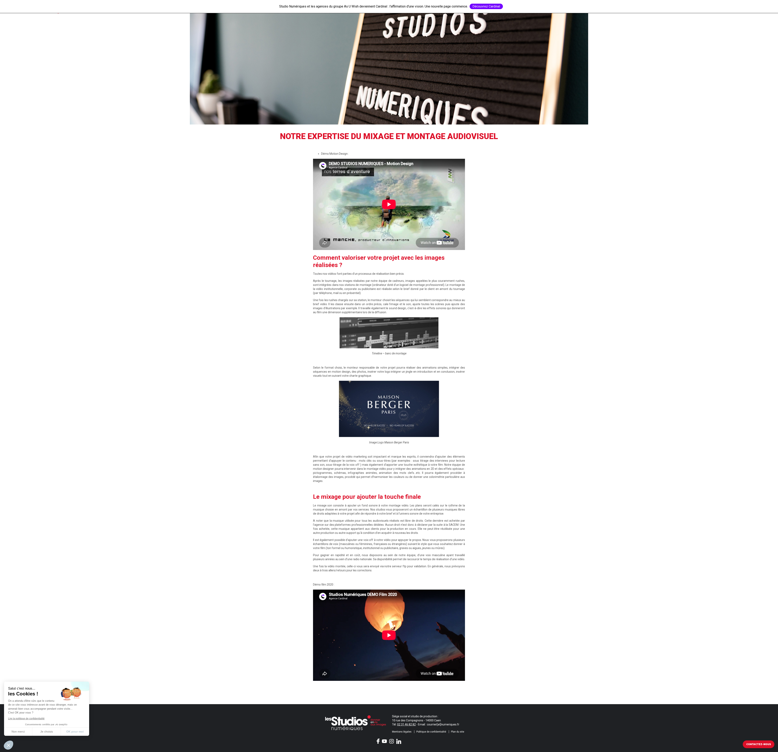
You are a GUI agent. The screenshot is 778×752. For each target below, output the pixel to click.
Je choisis (46, 731)
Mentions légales (401, 731)
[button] (8, 745)
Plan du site (457, 731)
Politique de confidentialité (431, 731)
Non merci (18, 731)
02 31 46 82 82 (406, 724)
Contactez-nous (758, 744)
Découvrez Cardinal (486, 6)
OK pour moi (75, 731)
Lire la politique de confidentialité (26, 718)
